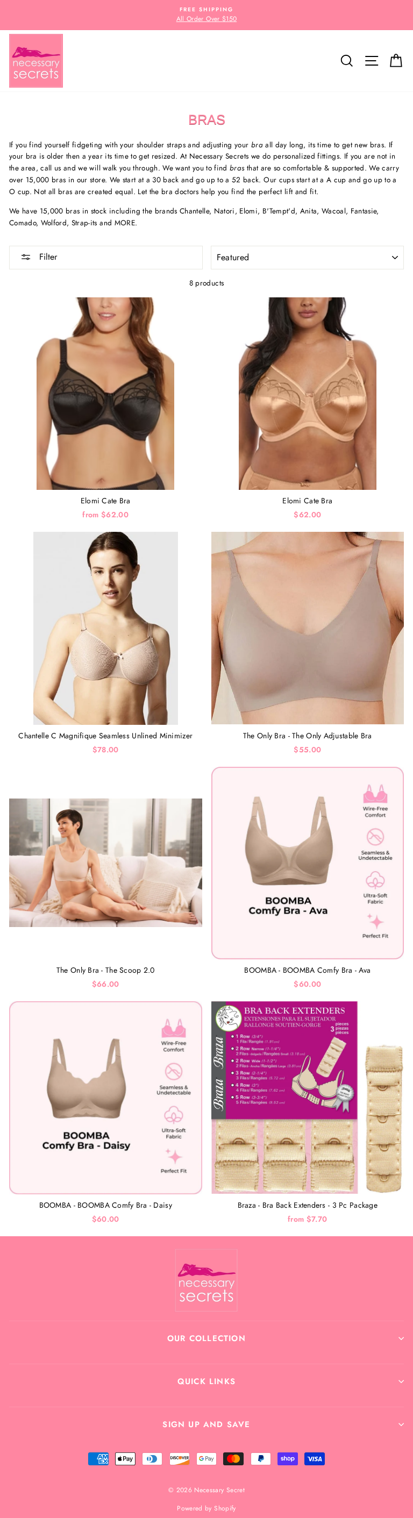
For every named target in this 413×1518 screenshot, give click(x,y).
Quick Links (206, 1381)
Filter (47, 257)
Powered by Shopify (206, 1508)
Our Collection (206, 1338)
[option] (206, 15)
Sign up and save (206, 1424)
